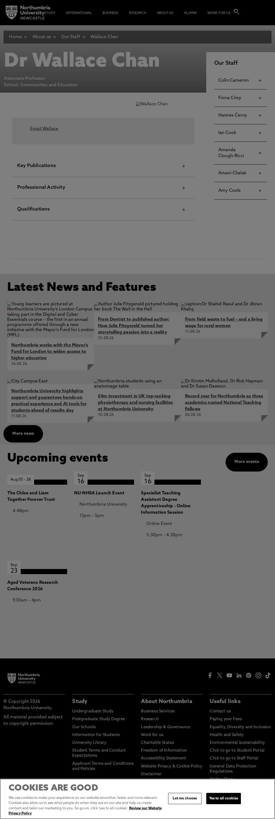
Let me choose (185, 798)
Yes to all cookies (223, 798)
